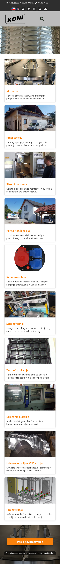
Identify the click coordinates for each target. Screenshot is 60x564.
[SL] (13, 9)
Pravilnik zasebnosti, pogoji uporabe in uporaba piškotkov (30, 553)
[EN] (18, 9)
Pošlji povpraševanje (30, 542)
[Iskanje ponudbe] (40, 9)
